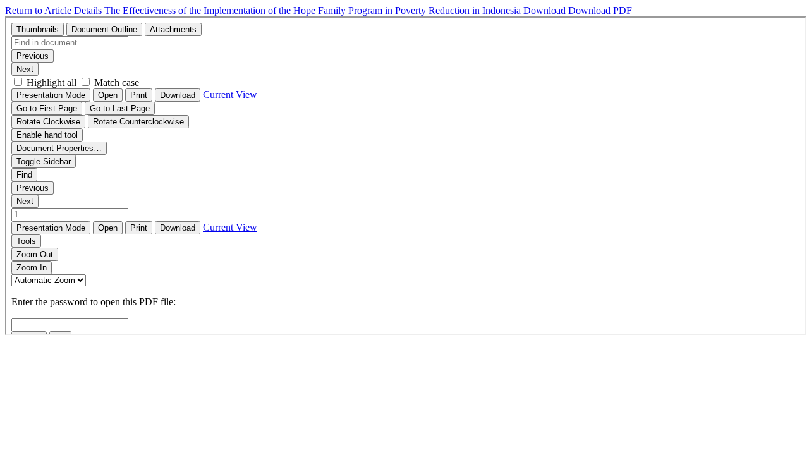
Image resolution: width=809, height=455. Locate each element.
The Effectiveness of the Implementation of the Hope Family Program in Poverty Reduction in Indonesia (313, 10)
